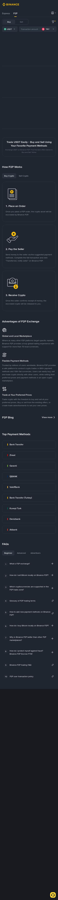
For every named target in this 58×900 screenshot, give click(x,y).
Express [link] (6, 13)
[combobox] (10, 29)
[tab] (6, 13)
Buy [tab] (9, 22)
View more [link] (47, 417)
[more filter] (53, 21)
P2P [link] (15, 13)
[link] (29, 444)
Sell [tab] (21, 22)
